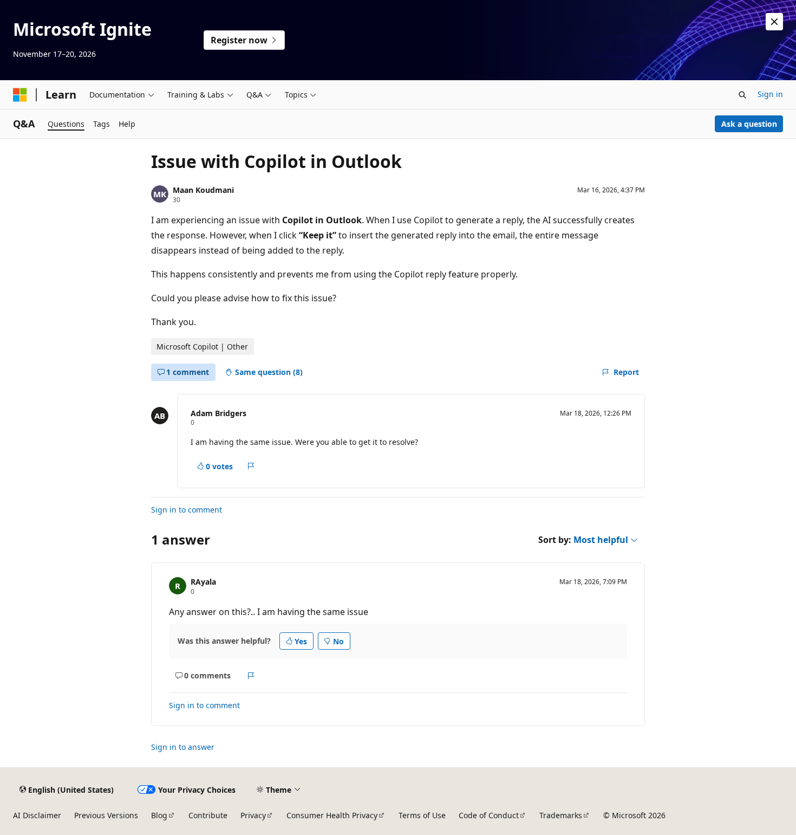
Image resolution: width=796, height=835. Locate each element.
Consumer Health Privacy (331, 815)
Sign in (770, 94)
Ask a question (749, 124)
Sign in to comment (186, 509)
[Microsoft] (20, 95)
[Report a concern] (251, 466)
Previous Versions (106, 815)
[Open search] (742, 95)
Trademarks (560, 815)
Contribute (207, 815)
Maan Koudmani (203, 190)
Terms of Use (422, 815)
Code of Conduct (489, 815)
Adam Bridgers (218, 413)
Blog (159, 815)
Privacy (253, 815)
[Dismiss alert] (774, 21)
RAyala (203, 582)
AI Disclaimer (37, 815)
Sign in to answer (182, 747)
